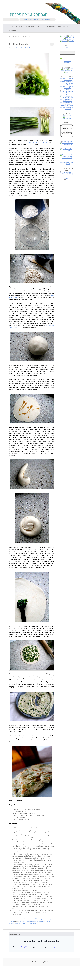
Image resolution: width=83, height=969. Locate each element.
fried (36, 921)
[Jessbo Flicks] (71, 39)
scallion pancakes (14, 923)
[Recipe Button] (64, 69)
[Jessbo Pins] (63, 41)
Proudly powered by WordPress (41, 962)
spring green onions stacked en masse (32, 142)
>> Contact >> (30, 26)
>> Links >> (41, 26)
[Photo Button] (64, 70)
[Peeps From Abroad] (63, 36)
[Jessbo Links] (70, 41)
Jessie (31, 48)
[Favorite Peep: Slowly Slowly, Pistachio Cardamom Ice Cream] (67, 105)
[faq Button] (67, 72)
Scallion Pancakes (19, 44)
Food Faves (19, 919)
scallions (24, 923)
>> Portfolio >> (13, 30)
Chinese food (24, 921)
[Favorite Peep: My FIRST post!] (67, 109)
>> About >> (19, 26)
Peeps (50, 919)
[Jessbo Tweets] (66, 39)
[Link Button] (70, 70)
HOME (11, 26)
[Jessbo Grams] (69, 37)
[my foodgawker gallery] (67, 150)
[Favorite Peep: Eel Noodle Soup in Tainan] (67, 94)
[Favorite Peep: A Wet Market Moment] (67, 89)
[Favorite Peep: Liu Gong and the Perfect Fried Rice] (67, 85)
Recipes (11, 921)
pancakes (41, 921)
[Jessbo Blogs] (70, 36)
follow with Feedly (68, 59)
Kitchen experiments (41, 919)
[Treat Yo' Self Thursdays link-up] (67, 173)
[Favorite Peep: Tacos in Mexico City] (67, 97)
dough (32, 921)
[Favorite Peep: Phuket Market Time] (67, 101)
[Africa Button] (67, 115)
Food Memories (29, 919)
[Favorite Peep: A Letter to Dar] (67, 80)
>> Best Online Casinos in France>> (58, 26)
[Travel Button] (70, 69)
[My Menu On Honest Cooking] (67, 137)
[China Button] (67, 117)
